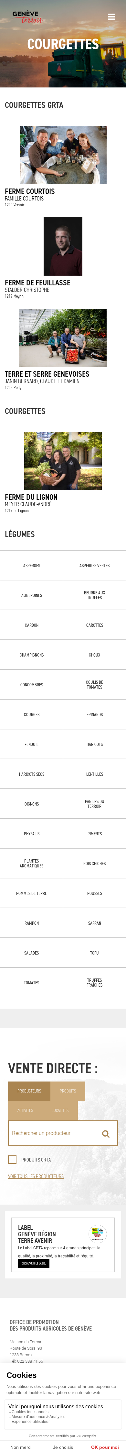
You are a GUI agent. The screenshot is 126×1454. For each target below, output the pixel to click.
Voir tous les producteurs (36, 1176)
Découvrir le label (34, 1263)
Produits (68, 1091)
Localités (60, 1110)
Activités (25, 1110)
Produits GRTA (36, 1160)
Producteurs (29, 1091)
